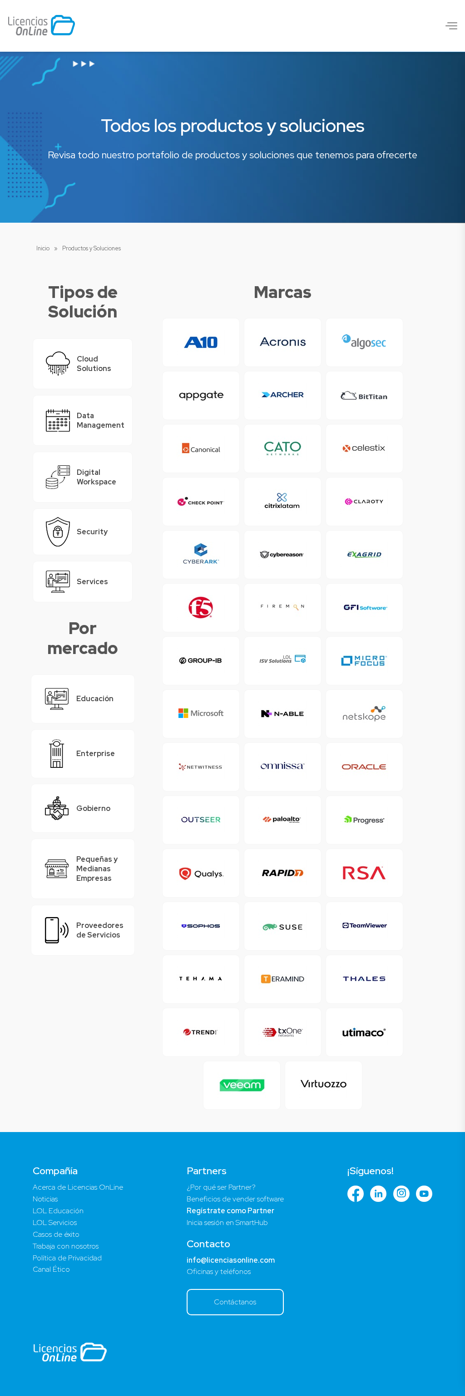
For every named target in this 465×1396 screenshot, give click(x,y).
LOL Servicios (55, 1222)
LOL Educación (58, 1210)
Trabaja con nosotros (66, 1246)
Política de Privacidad (67, 1258)
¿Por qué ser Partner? (221, 1187)
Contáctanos (235, 1302)
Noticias (45, 1199)
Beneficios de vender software (235, 1199)
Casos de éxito (56, 1234)
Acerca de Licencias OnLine (78, 1187)
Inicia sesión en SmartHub (227, 1222)
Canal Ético (51, 1269)
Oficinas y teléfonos (219, 1271)
